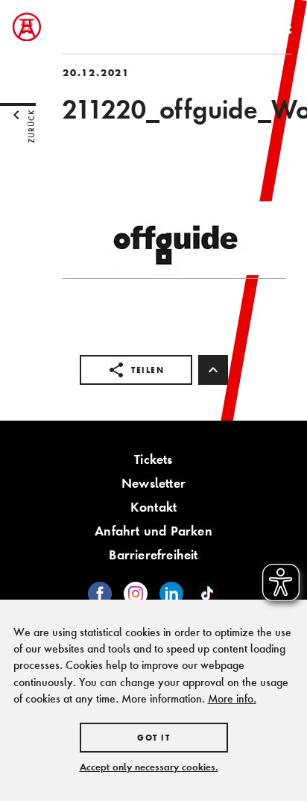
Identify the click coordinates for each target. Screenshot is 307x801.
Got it (153, 737)
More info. (232, 698)
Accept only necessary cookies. (149, 767)
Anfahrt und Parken (153, 530)
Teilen (147, 370)
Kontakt (153, 507)
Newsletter (153, 483)
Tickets (153, 459)
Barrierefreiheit (153, 554)
